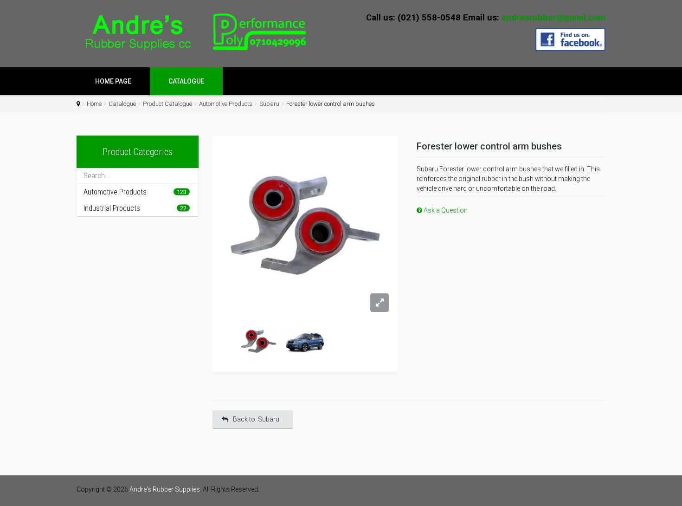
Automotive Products (225, 103)
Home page (113, 81)
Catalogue (186, 81)
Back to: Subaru (256, 419)
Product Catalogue (167, 103)
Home (94, 103)
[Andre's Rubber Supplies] (193, 32)
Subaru (269, 103)
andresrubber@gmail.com (553, 18)
